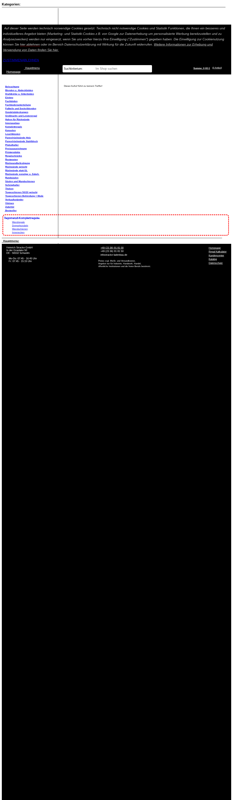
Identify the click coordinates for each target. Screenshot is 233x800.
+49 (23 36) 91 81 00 (112, 247)
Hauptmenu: (10, 241)
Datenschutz (216, 263)
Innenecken (18, 232)
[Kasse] (223, 67)
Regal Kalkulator (218, 251)
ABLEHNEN (30, 60)
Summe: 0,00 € (201, 68)
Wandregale (18, 222)
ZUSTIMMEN (12, 60)
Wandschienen (20, 229)
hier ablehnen (30, 44)
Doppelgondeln (20, 225)
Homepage (215, 248)
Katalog (213, 259)
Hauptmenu (32, 68)
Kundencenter (216, 255)
